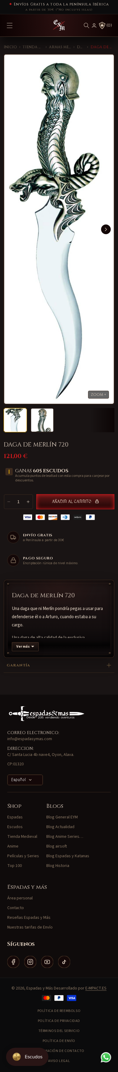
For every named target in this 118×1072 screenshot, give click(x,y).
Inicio (10, 47)
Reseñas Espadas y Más (29, 918)
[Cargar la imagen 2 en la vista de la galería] (42, 420)
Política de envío (59, 1040)
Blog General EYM (62, 817)
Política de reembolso (59, 1010)
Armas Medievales (60, 47)
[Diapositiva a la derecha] (106, 229)
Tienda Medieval (33, 47)
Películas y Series (23, 856)
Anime (12, 846)
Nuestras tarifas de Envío (30, 927)
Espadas (15, 817)
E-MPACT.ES (96, 988)
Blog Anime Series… (64, 837)
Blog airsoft (56, 846)
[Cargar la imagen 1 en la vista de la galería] (15, 420)
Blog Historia (57, 866)
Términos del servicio (59, 1030)
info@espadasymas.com (29, 739)
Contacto (15, 908)
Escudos (15, 827)
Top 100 (14, 866)
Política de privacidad (59, 1020)
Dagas (81, 47)
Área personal (20, 898)
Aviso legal (59, 1061)
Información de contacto (59, 1050)
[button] (86, 25)
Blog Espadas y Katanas (67, 856)
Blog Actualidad (60, 827)
